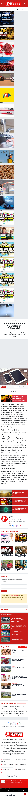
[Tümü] (26, 609)
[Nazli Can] (4, 518)
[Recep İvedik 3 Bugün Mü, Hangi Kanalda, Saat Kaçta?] (21, 537)
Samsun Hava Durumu (21, 759)
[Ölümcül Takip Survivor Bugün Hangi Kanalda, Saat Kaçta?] (21, 563)
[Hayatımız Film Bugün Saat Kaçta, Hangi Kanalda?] (7, 563)
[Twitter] (15, 526)
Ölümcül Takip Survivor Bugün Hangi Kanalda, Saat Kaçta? (20, 569)
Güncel (3, 9)
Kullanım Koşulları (8, 727)
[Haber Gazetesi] (13, 4)
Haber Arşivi (5, 772)
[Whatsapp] (20, 723)
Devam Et (10, 523)
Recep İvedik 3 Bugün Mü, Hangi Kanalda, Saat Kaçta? (21, 542)
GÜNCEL (14, 321)
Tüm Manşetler (5, 769)
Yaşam (22, 9)
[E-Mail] (10, 526)
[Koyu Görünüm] (24, 4)
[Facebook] (12, 526)
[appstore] (10, 776)
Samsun (9, 9)
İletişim (7, 726)
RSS (4, 781)
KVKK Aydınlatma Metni (18, 727)
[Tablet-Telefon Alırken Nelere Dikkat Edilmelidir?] (14, 376)
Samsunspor (15, 9)
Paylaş (4, 386)
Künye (3, 726)
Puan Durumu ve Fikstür (21, 764)
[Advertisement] (14, 354)
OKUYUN (20, 790)
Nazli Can (11, 517)
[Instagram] (17, 526)
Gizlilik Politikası (13, 726)
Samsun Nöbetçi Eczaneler (5, 760)
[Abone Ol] (23, 386)
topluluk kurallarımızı (13, 595)
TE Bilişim (17, 786)
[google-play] (17, 776)
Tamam (25, 790)
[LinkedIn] (15, 723)
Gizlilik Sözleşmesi (21, 726)
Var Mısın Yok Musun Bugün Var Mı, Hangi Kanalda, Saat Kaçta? (6, 542)
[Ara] (26, 4)
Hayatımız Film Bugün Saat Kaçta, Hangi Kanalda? (6, 569)
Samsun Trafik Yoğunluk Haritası (7, 765)
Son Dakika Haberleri (20, 769)
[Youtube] (20, 526)
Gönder (4, 591)
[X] (10, 723)
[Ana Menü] (1, 4)
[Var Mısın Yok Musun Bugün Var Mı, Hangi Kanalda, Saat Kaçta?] (7, 537)
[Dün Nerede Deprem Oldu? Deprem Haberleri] (7, 549)
